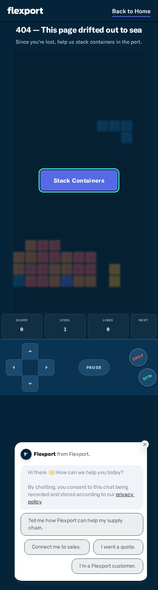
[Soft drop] (30, 383)
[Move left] (14, 367)
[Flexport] (25, 11)
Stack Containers (79, 180)
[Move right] (46, 367)
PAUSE (94, 367)
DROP (138, 357)
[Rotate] (30, 351)
